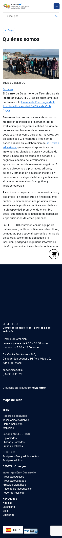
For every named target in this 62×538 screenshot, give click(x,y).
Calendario (9, 506)
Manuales (8, 428)
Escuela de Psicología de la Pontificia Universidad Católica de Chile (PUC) (29, 106)
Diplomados (10, 438)
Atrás (9, 30)
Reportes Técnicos (13, 492)
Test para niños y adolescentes (21, 456)
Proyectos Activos (13, 476)
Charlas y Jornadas (14, 442)
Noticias (7, 502)
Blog (5, 510)
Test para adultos (13, 460)
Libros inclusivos (12, 424)
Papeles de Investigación (17, 488)
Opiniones (8, 514)
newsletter (39, 387)
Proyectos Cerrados (14, 480)
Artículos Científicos (14, 484)
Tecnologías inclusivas (16, 420)
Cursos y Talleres (13, 446)
